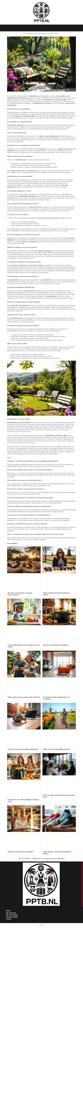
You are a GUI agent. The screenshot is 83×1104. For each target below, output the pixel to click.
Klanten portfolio (12, 917)
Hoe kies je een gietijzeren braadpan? (56, 645)
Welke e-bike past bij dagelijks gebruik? (56, 749)
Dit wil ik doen (11, 913)
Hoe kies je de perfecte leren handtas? (21, 852)
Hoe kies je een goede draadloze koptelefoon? (23, 749)
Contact (9, 919)
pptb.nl (41, 925)
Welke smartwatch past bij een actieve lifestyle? (24, 697)
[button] (41, 27)
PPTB (8, 911)
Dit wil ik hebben (24, 858)
